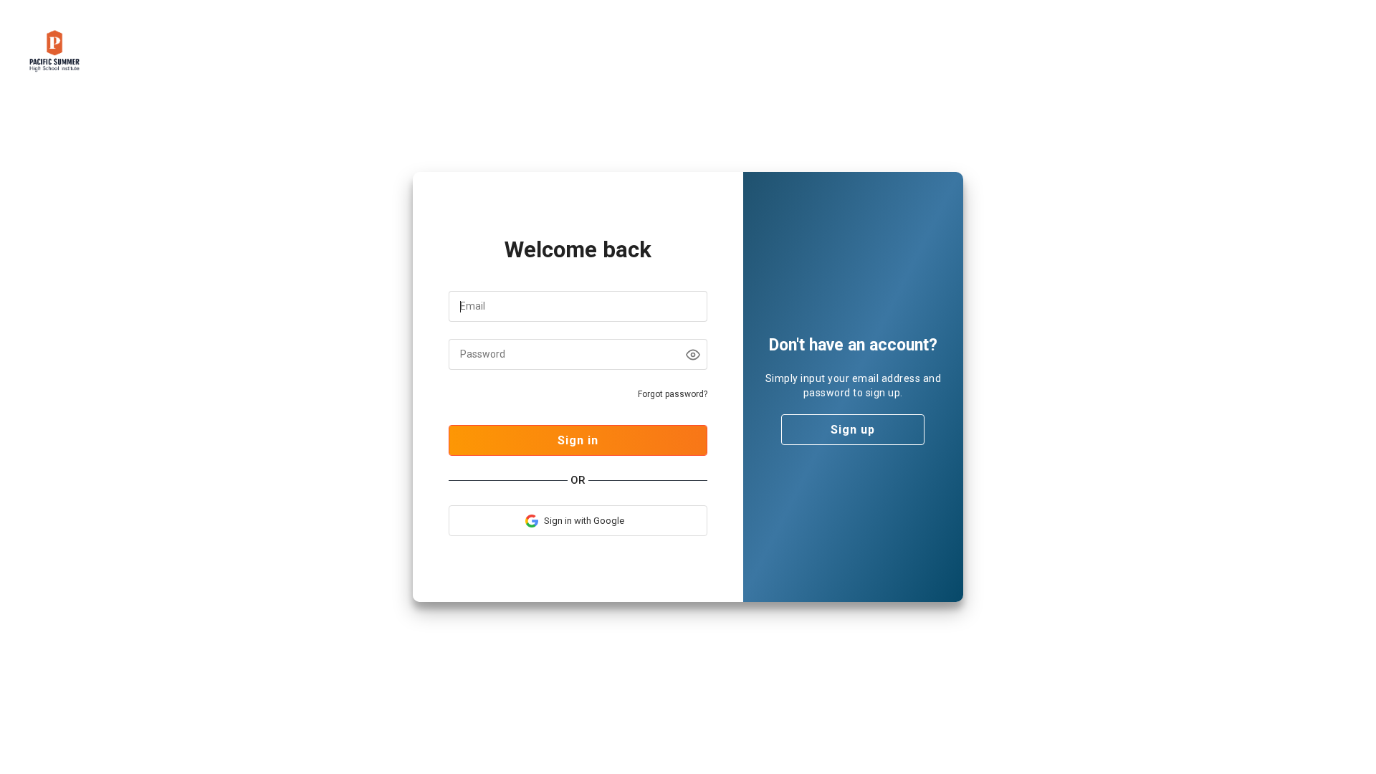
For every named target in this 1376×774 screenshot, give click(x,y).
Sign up (853, 429)
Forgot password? (672, 394)
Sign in (578, 440)
